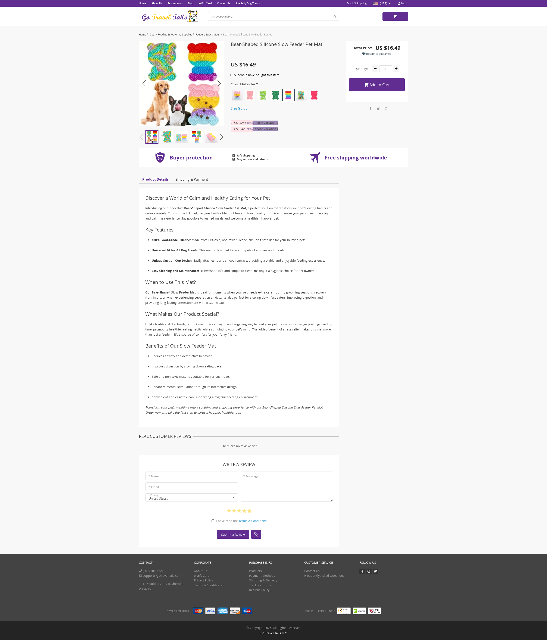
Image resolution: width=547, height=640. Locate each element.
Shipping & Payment (191, 179)
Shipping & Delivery (263, 580)
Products (255, 571)
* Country (153, 495)
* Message (251, 476)
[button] (191, 497)
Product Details (155, 179)
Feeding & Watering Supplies (175, 34)
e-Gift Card (205, 3)
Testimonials (175, 3)
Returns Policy (259, 590)
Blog (190, 3)
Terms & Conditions (253, 521)
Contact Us (223, 3)
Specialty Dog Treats (247, 3)
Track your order (261, 585)
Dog (152, 34)
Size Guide (239, 108)
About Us (156, 3)
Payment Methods (262, 576)
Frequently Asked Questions (324, 576)
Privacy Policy (203, 580)
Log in (404, 3)
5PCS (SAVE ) (242, 129)
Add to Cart (379, 84)
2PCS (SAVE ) (242, 123)
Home (142, 3)
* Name (154, 476)
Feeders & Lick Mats (207, 34)
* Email (154, 487)
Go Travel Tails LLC (273, 633)
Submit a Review (233, 534)
